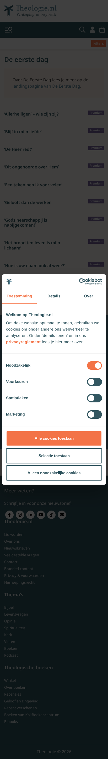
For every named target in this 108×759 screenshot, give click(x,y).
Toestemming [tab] (19, 296)
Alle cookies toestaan (54, 438)
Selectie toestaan (54, 455)
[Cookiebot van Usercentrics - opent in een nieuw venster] (79, 281)
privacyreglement (23, 342)
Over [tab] (88, 296)
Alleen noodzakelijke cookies (54, 473)
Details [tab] (54, 296)
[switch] (94, 382)
